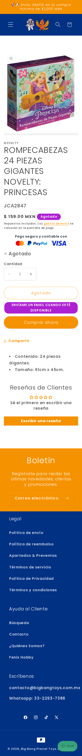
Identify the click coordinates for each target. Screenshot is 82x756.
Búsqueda (19, 622)
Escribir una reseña (41, 421)
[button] (10, 25)
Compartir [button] (19, 340)
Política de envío (26, 532)
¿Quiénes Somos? (26, 646)
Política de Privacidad (31, 578)
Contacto (19, 634)
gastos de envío (56, 223)
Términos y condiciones (33, 590)
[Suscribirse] (67, 498)
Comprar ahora (41, 322)
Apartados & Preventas (33, 555)
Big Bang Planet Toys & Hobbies (47, 749)
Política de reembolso (31, 544)
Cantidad (13, 264)
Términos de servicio (30, 567)
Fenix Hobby (21, 657)
